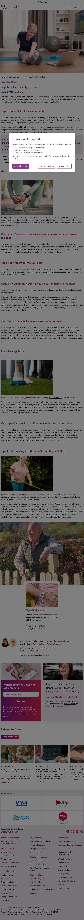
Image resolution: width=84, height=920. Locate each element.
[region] (42, 152)
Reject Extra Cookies (46, 166)
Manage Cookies (64, 166)
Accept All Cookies (21, 166)
